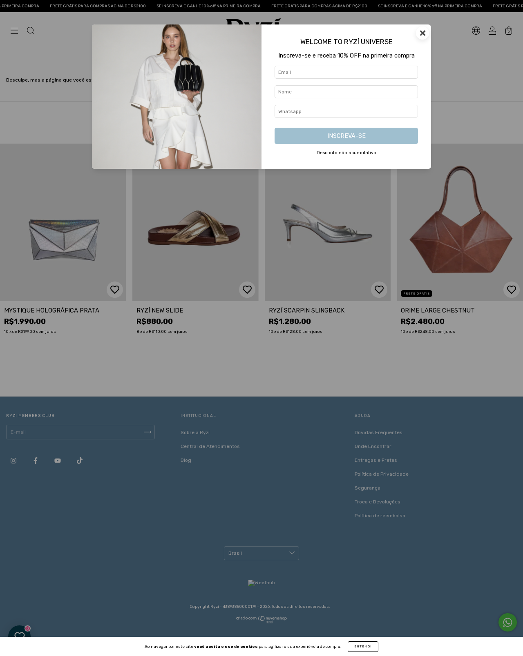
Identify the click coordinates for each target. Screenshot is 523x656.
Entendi (363, 646)
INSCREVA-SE (346, 136)
